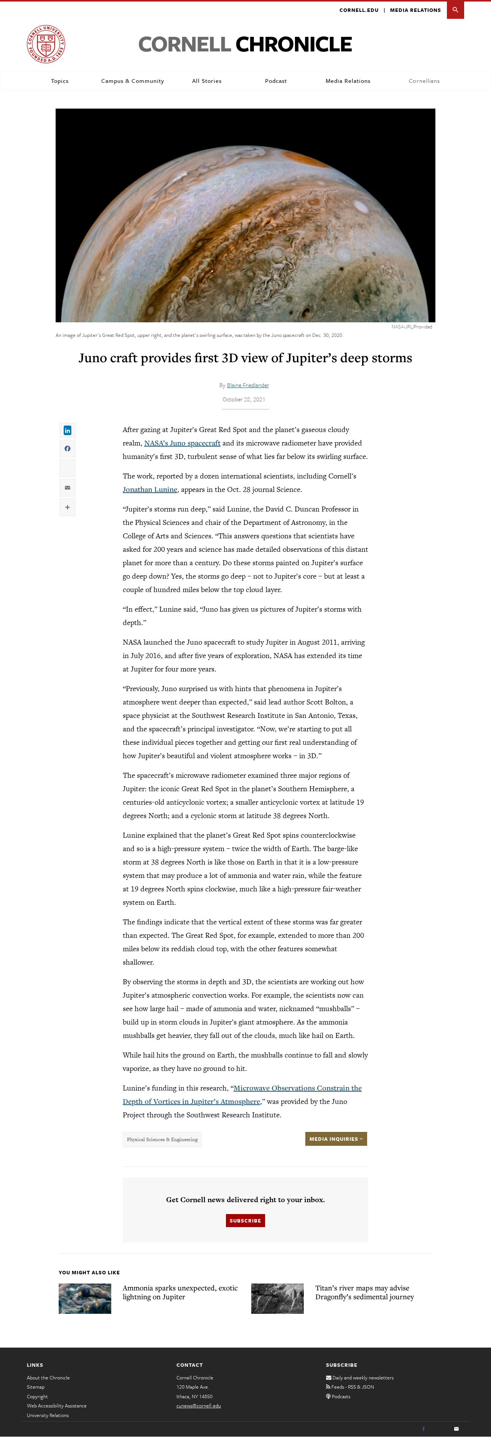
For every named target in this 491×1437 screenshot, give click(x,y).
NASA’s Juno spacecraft (182, 443)
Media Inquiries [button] (335, 1139)
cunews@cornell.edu (198, 1405)
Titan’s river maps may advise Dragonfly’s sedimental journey (364, 1292)
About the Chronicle (48, 1377)
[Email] (456, 1429)
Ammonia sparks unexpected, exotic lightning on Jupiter (180, 1292)
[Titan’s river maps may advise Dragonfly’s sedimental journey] (277, 1298)
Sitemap (35, 1387)
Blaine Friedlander (248, 384)
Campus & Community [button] (132, 80)
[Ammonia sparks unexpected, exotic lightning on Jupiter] (85, 1298)
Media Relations (415, 10)
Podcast (276, 80)
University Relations (48, 1415)
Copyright (37, 1396)
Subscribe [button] (245, 1220)
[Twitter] (440, 1429)
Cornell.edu (359, 10)
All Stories (207, 80)
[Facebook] (423, 1429)
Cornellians (424, 80)
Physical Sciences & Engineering (162, 1139)
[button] (455, 10)
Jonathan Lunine (150, 489)
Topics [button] (60, 80)
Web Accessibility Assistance (57, 1405)
